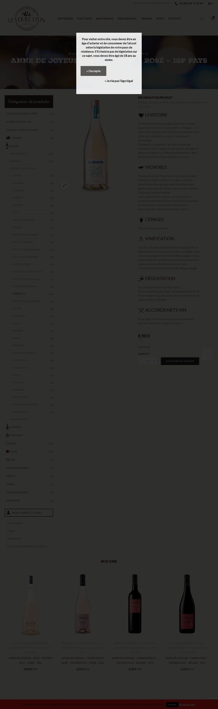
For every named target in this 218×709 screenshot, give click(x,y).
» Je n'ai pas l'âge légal (119, 81)
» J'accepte (93, 71)
